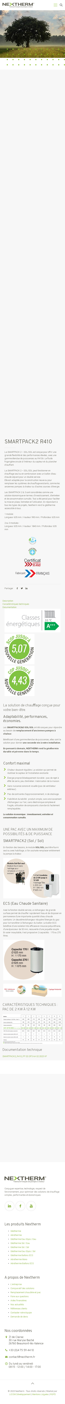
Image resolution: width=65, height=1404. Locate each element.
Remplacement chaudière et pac (25, 1292)
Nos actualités (17, 1304)
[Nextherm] (18, 5)
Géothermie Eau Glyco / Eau (23, 1239)
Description (7, 601)
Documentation (9, 607)
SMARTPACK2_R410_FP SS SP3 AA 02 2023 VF (24, 1056)
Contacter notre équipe (21, 1312)
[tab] (32, 600)
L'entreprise (16, 1284)
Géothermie (15, 1231)
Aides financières (18, 1300)
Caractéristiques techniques (15, 604)
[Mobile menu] (55, 5)
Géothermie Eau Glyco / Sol (22, 1251)
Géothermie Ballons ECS (21, 1255)
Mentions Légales (40, 1394)
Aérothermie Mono (18, 1259)
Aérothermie (16, 1235)
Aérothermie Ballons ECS (22, 1263)
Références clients (18, 1308)
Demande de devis (19, 1316)
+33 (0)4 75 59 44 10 (21, 1350)
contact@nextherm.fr (22, 1357)
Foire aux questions (19, 1296)
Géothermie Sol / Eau (20, 1243)
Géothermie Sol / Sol (19, 1247)
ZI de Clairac (26, 1340)
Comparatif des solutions (22, 1288)
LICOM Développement (20, 1394)
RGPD (53, 1394)
